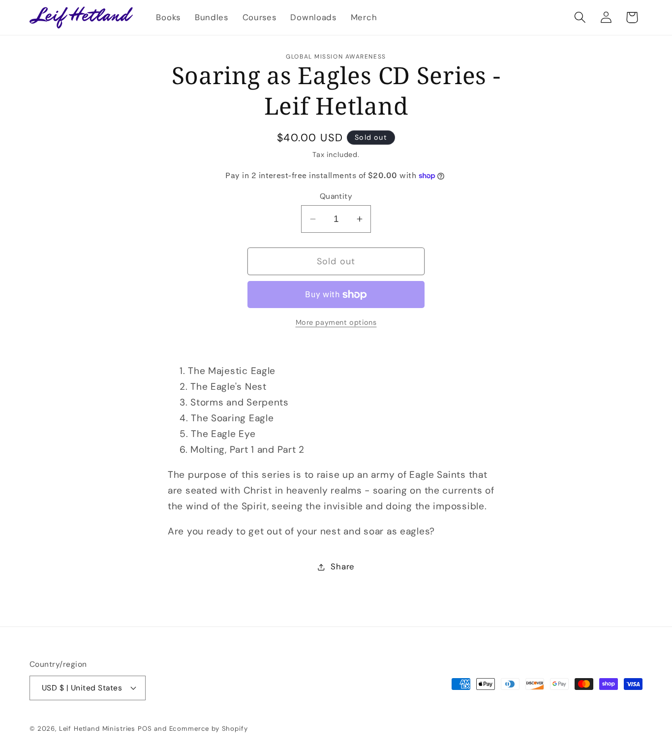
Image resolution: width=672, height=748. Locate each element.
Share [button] (343, 566)
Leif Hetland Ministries (97, 728)
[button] (580, 17)
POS (145, 728)
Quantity (336, 196)
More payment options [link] (336, 322)
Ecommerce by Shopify (208, 728)
